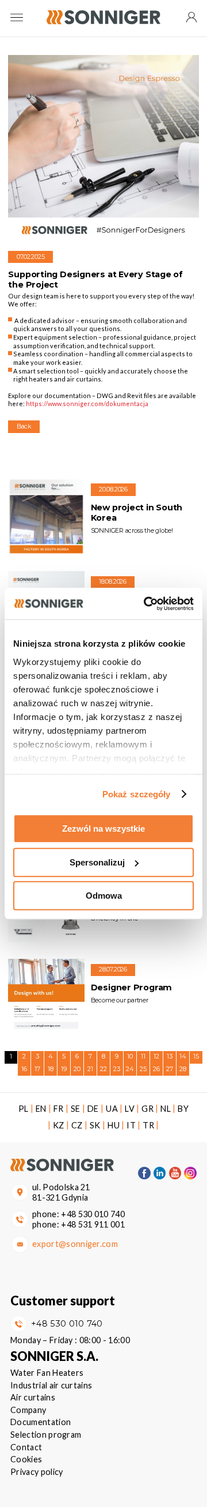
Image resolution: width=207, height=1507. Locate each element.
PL (23, 1108)
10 (130, 1056)
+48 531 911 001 (93, 1224)
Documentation (40, 1422)
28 (182, 1069)
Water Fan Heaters (46, 1373)
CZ (77, 1125)
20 (77, 1069)
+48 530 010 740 (93, 1214)
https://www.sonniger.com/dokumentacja (87, 403)
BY (183, 1108)
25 (143, 1069)
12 (156, 1056)
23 (116, 1069)
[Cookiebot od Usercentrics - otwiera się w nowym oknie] (146, 603)
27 (169, 1069)
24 (130, 1069)
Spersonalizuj (97, 862)
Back (24, 426)
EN (41, 1108)
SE (75, 1108)
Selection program (45, 1434)
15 (196, 1056)
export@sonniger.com (75, 1244)
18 (50, 1069)
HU (114, 1125)
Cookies (26, 1459)
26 (156, 1069)
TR (148, 1125)
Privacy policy (36, 1472)
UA (112, 1108)
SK (95, 1125)
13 (169, 1056)
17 (37, 1069)
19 (64, 1069)
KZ (58, 1125)
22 (103, 1069)
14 (182, 1056)
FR (58, 1108)
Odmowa (104, 895)
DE (93, 1108)
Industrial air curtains (51, 1385)
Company (28, 1410)
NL (165, 1108)
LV (130, 1108)
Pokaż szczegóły (136, 794)
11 (143, 1056)
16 (24, 1069)
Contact (26, 1447)
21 (90, 1069)
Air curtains (32, 1397)
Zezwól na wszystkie (103, 828)
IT (131, 1125)
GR (147, 1108)
